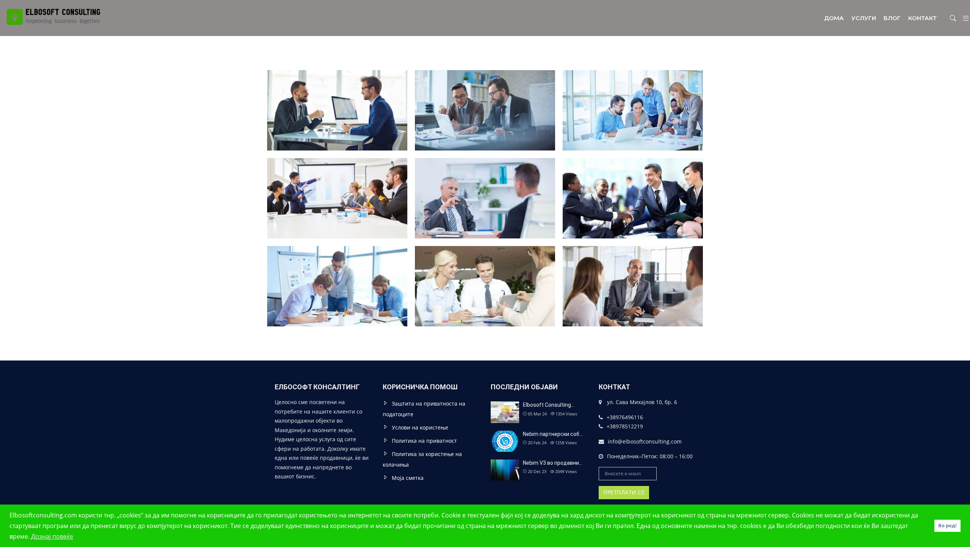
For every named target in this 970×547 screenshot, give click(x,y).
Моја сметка (408, 477)
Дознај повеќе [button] (52, 536)
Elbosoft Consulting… (548, 405)
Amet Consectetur (337, 99)
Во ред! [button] (947, 525)
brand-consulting (633, 86)
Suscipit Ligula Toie (633, 187)
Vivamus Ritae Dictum (485, 275)
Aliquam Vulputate (485, 187)
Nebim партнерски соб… (553, 434)
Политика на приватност (424, 440)
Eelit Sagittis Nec (633, 99)
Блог (892, 18)
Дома (834, 18)
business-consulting (485, 86)
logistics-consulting (337, 175)
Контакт (922, 18)
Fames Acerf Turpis (337, 187)
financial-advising (633, 175)
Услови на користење (420, 427)
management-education (485, 175)
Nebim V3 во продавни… (552, 463)
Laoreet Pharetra (633, 275)
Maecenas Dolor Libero (337, 275)
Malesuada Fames (485, 99)
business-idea (337, 86)
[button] (963, 18)
